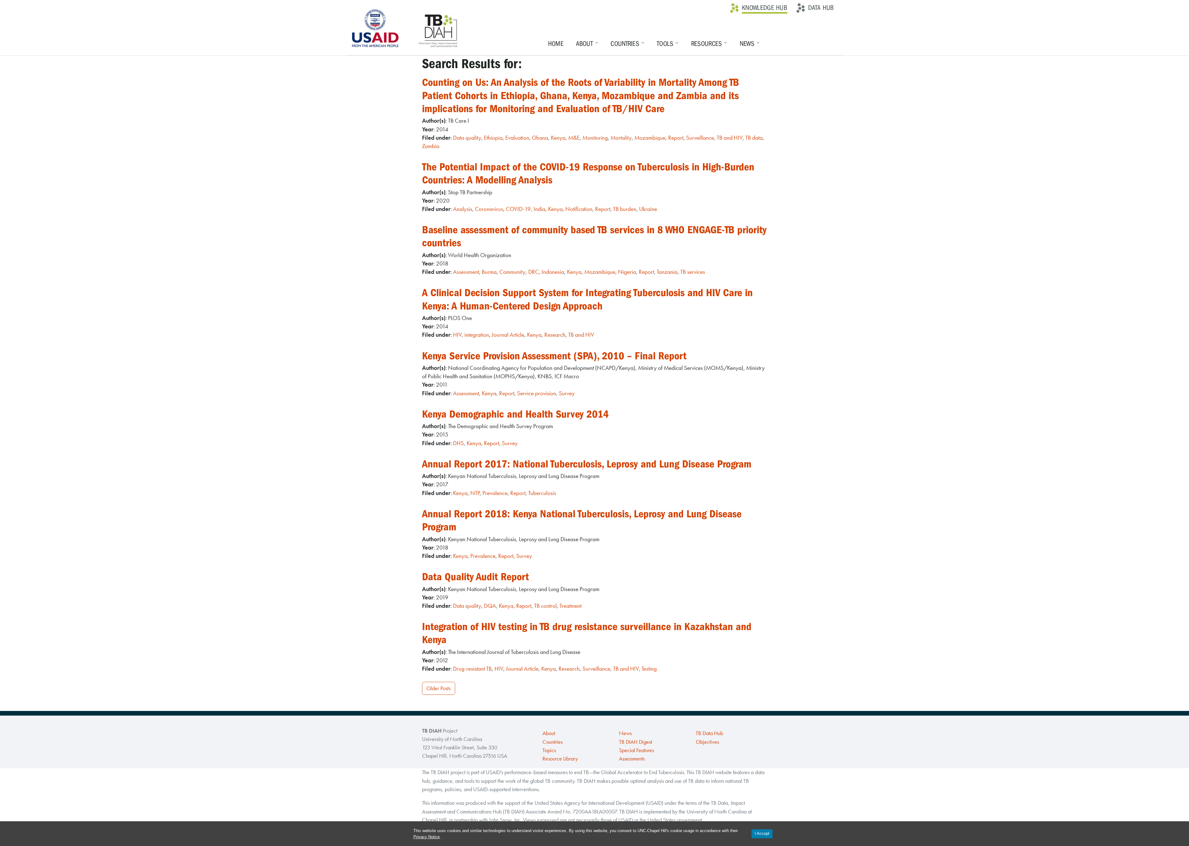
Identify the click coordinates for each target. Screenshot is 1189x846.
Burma (489, 272)
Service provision (536, 393)
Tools (665, 44)
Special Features (636, 750)
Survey (567, 393)
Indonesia (553, 272)
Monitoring (595, 138)
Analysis (462, 209)
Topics (549, 750)
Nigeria (627, 272)
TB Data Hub (709, 733)
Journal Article (508, 335)
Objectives (707, 742)
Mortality (621, 138)
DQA (490, 606)
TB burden (624, 209)
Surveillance (700, 138)
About (584, 44)
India (539, 209)
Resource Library (560, 758)
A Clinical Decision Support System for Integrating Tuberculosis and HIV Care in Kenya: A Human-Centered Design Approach (587, 299)
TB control (545, 606)
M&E (574, 138)
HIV (457, 335)
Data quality (467, 138)
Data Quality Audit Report (475, 576)
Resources (706, 44)
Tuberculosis (542, 493)
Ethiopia (493, 138)
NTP (475, 493)
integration (476, 335)
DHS (458, 443)
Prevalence (494, 493)
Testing (649, 669)
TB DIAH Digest (635, 742)
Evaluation (517, 138)
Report (675, 138)
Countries (625, 44)
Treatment (570, 606)
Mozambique (649, 138)
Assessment (466, 272)
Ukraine (648, 209)
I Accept (762, 833)
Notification (578, 209)
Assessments (632, 758)
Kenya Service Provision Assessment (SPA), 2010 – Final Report (554, 355)
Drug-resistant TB (472, 669)
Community (512, 272)
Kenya (558, 138)
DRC (533, 272)
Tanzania (667, 272)
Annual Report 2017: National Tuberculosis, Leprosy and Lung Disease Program (586, 464)
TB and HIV (730, 138)
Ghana (540, 138)
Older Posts (438, 688)
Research (554, 335)
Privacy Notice (426, 837)
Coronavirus (489, 209)
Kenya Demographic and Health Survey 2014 (515, 414)
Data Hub (821, 8)
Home (556, 44)
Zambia (430, 146)
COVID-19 (518, 209)
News (747, 44)
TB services (692, 272)
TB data (754, 138)
